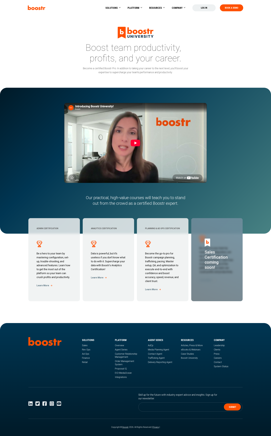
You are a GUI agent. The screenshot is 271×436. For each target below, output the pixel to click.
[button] (113, 8)
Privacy (155, 427)
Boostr (125, 427)
